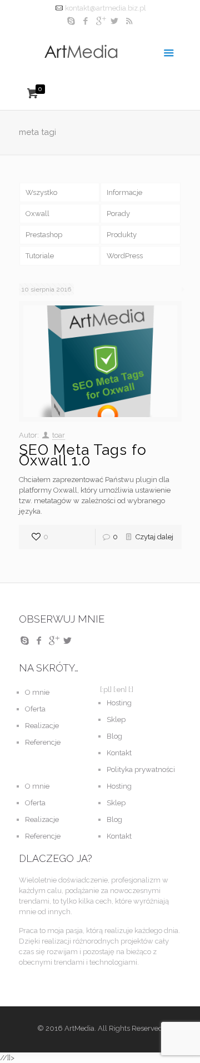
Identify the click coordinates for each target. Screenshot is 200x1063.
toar (58, 435)
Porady (118, 213)
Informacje (124, 192)
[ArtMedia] (100, 51)
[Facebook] (86, 21)
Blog (114, 736)
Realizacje (42, 725)
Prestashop (44, 234)
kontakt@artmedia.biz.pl (105, 8)
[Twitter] (115, 21)
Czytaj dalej (154, 537)
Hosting (119, 703)
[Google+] (100, 21)
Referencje (43, 742)
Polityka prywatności (141, 769)
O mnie (37, 692)
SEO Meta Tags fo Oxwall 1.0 (83, 455)
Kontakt (119, 753)
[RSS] (129, 21)
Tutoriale (40, 256)
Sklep (116, 719)
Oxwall (37, 213)
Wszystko (41, 192)
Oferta (35, 709)
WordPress (125, 256)
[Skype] (71, 21)
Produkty (122, 234)
